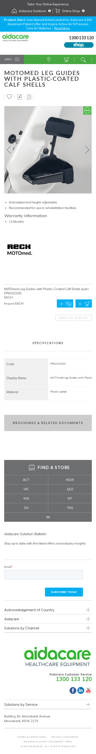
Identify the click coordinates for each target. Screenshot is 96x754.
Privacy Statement (65, 737)
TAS (70, 508)
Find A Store (49, 59)
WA (26, 498)
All (48, 517)
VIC (26, 489)
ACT (26, 480)
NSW (70, 480)
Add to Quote (73, 317)
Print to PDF (19, 96)
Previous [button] (9, 150)
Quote (66, 59)
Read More (62, 28)
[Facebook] (72, 693)
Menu (8, 59)
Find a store (54, 467)
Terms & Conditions (31, 737)
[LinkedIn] (80, 693)
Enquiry (29, 97)
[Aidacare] (19, 40)
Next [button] (87, 150)
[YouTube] (88, 693)
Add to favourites (9, 96)
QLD (70, 489)
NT (70, 498)
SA (26, 508)
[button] (83, 303)
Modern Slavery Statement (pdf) (48, 741)
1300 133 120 (74, 678)
